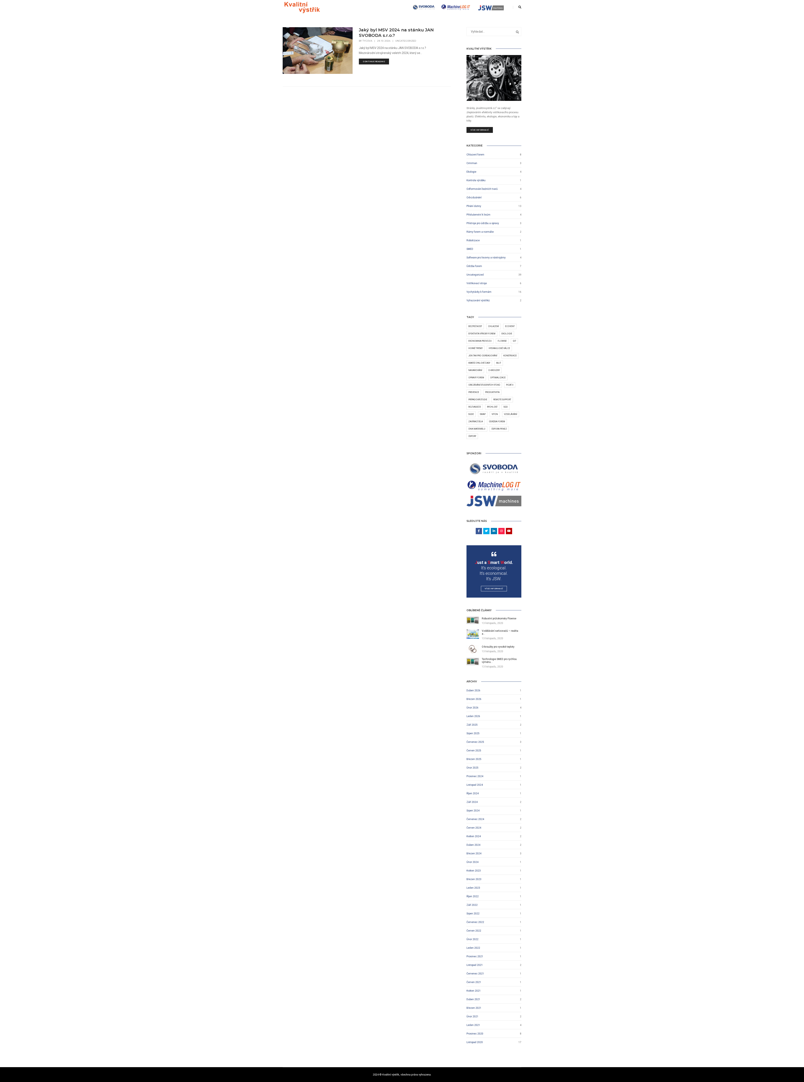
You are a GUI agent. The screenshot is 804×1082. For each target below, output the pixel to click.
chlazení (493, 326)
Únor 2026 (472, 707)
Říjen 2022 (472, 896)
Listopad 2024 (474, 784)
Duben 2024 (473, 844)
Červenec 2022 (475, 922)
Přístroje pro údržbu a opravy (482, 223)
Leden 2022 (473, 947)
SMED (469, 249)
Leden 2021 (473, 1025)
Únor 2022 (472, 939)
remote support (502, 399)
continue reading (374, 61)
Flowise (502, 341)
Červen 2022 (473, 930)
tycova (367, 40)
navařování (475, 370)
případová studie (477, 399)
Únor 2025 (472, 767)
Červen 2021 (473, 982)
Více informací (479, 130)
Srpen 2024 (472, 810)
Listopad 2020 (474, 1042)
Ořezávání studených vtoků (484, 385)
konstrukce (510, 355)
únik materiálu (476, 429)
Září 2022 (472, 905)
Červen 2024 (473, 827)
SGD (506, 407)
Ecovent (510, 326)
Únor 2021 (472, 1016)
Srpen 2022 (472, 913)
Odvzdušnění (474, 197)
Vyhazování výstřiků (478, 300)
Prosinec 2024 (474, 776)
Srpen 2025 (472, 733)
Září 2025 (472, 724)
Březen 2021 (473, 1007)
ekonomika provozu (480, 341)
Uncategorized (405, 40)
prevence (473, 392)
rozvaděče (474, 407)
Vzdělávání (510, 414)
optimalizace (498, 377)
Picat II (509, 385)
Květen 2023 (473, 870)
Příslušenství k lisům (478, 214)
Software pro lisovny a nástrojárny (486, 257)
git (514, 341)
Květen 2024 (473, 836)
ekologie (506, 333)
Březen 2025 (473, 759)
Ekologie (471, 171)
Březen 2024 (473, 853)
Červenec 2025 (475, 742)
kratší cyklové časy (479, 363)
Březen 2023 (473, 879)
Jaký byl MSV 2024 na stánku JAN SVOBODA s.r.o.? (396, 32)
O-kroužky (494, 370)
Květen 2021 (473, 990)
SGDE (471, 414)
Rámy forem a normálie (480, 231)
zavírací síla (475, 421)
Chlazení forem (475, 154)
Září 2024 (472, 802)
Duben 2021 (473, 999)
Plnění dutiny (473, 206)
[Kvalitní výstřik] (302, 7)
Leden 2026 (473, 716)
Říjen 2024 (472, 793)
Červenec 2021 (475, 973)
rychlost (492, 407)
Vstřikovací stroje (476, 283)
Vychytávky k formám (478, 291)
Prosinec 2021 (474, 956)
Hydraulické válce (499, 348)
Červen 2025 (473, 750)
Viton (495, 414)
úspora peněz (499, 429)
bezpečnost (475, 326)
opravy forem (476, 377)
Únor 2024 (472, 862)
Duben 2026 (473, 690)
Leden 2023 (473, 887)
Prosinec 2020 (474, 1033)
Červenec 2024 (475, 819)
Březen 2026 (473, 699)
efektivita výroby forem (481, 333)
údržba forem (497, 421)
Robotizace (473, 240)
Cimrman (471, 163)
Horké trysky (475, 348)
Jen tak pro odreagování (482, 355)
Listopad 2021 (474, 965)
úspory (472, 436)
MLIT (498, 363)
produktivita (492, 392)
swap (483, 414)
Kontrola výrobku (476, 180)
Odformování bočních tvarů (482, 188)
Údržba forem (474, 266)
